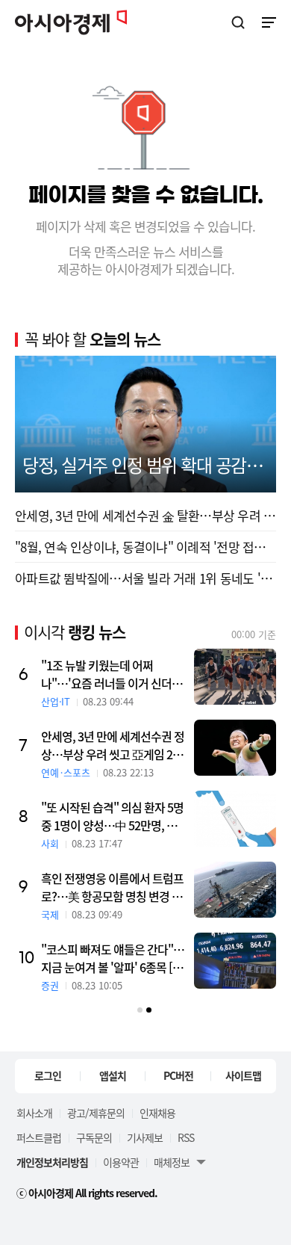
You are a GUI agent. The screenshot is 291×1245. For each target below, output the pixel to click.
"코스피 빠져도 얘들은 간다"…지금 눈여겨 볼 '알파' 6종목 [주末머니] (112, 958)
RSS (186, 1137)
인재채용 (157, 1112)
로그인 (47, 1075)
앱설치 (112, 1075)
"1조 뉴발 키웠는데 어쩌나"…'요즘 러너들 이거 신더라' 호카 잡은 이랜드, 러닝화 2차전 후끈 (113, 674)
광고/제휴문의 (96, 1112)
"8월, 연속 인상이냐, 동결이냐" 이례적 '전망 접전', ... (145, 546)
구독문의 (94, 1137)
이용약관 (121, 1162)
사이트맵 (243, 1075)
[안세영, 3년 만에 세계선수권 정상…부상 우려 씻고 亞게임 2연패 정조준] (235, 748)
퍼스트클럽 (38, 1137)
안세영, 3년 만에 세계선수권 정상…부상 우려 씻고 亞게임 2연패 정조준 (112, 745)
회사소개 (34, 1112)
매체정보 (172, 1162)
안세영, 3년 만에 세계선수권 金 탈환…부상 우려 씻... (145, 515)
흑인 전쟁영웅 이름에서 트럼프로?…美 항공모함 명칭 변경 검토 (112, 887)
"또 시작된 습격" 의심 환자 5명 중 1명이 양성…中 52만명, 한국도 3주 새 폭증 (112, 816)
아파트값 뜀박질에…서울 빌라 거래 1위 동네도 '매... (145, 578)
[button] (140, 1010)
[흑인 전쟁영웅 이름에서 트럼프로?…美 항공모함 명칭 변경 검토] (235, 890)
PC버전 (178, 1075)
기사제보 (145, 1137)
